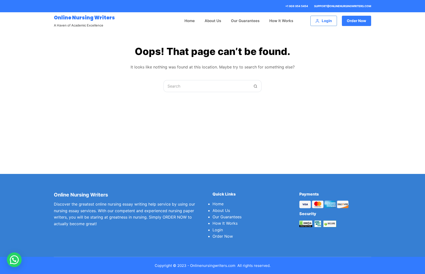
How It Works (281, 20)
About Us (213, 20)
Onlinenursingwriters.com (212, 265)
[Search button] (255, 86)
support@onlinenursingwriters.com (342, 6)
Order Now (356, 20)
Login (217, 229)
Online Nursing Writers (84, 17)
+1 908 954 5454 (296, 6)
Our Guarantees (245, 20)
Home (189, 20)
